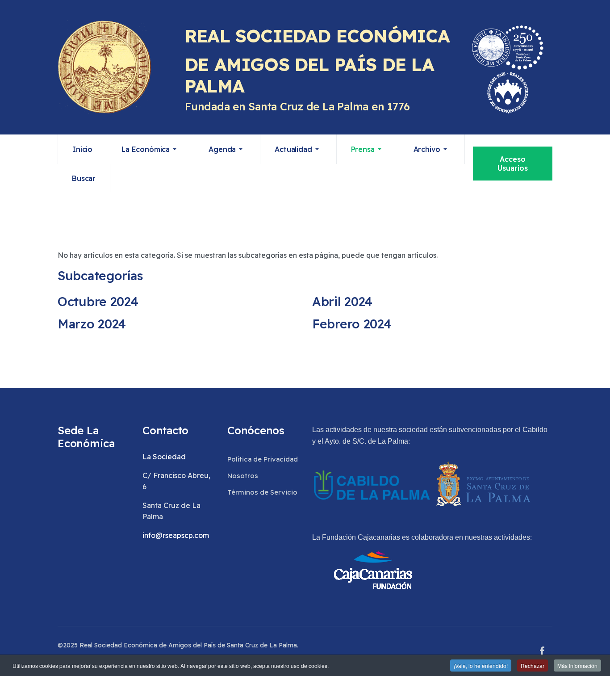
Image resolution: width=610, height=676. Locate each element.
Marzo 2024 (92, 324)
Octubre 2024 (98, 301)
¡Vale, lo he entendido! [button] (481, 665)
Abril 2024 (342, 301)
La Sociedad (164, 456)
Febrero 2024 (352, 324)
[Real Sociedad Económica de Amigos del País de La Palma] (104, 67)
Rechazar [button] (532, 665)
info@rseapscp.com (175, 535)
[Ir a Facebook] (541, 651)
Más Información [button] (577, 665)
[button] (150, 149)
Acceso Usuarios (512, 163)
